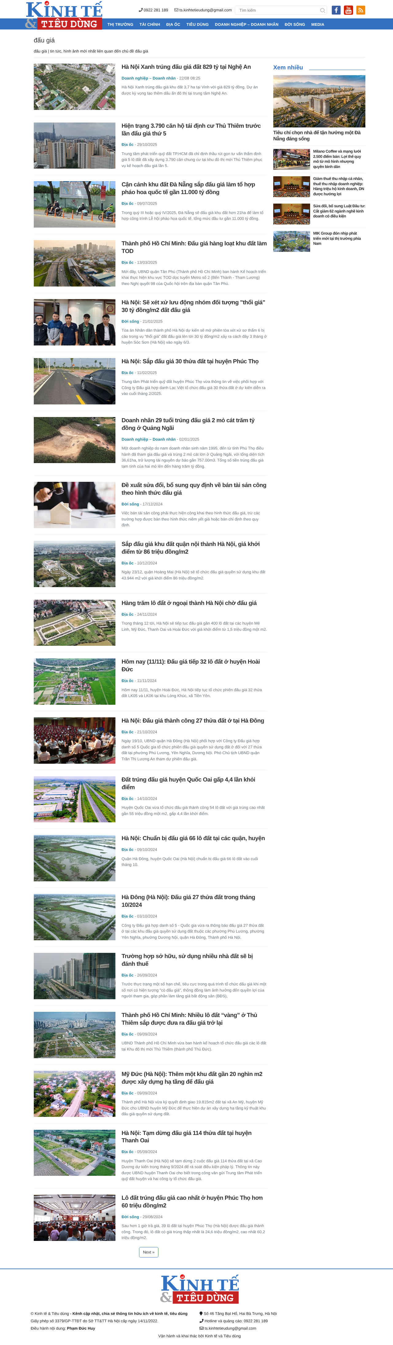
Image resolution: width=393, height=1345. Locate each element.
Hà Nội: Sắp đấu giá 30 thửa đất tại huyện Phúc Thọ (190, 361)
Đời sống (295, 24)
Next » (149, 1252)
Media (317, 24)
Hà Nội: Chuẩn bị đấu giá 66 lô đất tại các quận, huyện (193, 838)
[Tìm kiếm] (322, 10)
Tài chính (149, 24)
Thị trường (120, 24)
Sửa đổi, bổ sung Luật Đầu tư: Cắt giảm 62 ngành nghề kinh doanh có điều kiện (339, 211)
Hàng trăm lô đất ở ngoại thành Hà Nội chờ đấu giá (189, 603)
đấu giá (44, 40)
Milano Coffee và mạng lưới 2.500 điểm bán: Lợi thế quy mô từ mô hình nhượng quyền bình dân (337, 159)
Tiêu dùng (197, 24)
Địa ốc (173, 24)
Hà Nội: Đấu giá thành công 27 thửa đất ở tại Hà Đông (193, 721)
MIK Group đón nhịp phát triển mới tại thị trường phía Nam (337, 238)
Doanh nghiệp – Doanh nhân (246, 24)
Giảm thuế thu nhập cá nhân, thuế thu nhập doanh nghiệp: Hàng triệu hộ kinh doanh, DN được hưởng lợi (338, 186)
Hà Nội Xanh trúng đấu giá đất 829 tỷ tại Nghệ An (186, 67)
